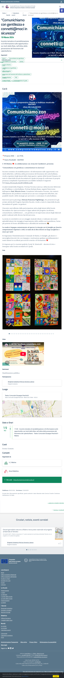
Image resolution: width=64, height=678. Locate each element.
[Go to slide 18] (40, 333)
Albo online (23, 642)
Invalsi (3, 583)
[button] (62, 10)
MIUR (2, 573)
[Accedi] (61, 1)
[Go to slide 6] (18, 333)
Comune (3, 585)
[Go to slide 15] (34, 333)
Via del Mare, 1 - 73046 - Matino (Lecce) (34, 653)
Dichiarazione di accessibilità (48, 642)
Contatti (4, 78)
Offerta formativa (6, 618)
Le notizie (3, 626)
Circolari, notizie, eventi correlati (11, 81)
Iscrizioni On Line (5, 581)
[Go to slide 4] (14, 333)
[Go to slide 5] (16, 333)
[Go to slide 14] (33, 333)
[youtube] (8, 648)
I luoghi (3, 593)
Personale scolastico (6, 608)
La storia (3, 603)
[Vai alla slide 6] (35, 549)
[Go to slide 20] (44, 333)
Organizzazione (5, 601)
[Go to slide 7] (20, 333)
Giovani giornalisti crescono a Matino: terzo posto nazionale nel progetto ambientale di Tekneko (27, 530)
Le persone (4, 595)
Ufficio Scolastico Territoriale (8, 577)
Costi (3, 75)
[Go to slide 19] (42, 333)
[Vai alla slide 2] (28, 549)
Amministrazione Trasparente (9, 642)
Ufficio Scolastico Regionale (8, 575)
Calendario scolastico (7, 635)
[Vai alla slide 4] (32, 549)
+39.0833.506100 (26, 655)
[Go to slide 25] (53, 333)
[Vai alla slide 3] (30, 549)
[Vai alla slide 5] (34, 549)
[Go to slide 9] (23, 333)
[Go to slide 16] (36, 333)
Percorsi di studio (5, 612)
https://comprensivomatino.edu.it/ (23, 480)
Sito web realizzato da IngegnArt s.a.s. (33, 672)
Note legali (4, 645)
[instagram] (11, 648)
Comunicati (4, 633)
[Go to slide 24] (51, 333)
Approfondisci (25, 676)
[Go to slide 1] (9, 333)
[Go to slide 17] (38, 333)
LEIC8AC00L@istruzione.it (40, 655)
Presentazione (5, 591)
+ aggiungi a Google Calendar (56, 503)
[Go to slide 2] (11, 333)
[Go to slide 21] (45, 333)
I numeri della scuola (6, 597)
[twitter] (13, 648)
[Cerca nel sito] (60, 7)
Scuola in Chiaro (5, 579)
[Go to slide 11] (27, 333)
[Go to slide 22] (47, 333)
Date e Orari (5, 72)
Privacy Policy (33, 642)
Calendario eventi (6, 630)
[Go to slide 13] (31, 333)
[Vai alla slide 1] (26, 549)
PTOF (2, 637)
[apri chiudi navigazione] (3, 7)
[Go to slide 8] (22, 333)
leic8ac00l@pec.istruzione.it (40, 657)
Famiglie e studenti (6, 610)
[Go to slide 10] (25, 333)
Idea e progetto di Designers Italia (53, 672)
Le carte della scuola (6, 599)
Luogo (4, 69)
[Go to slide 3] (12, 333)
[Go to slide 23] (49, 333)
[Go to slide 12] (29, 333)
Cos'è (3, 66)
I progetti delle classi (6, 620)
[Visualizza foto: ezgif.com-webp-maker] (32, 292)
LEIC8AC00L (38, 662)
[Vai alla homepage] (7, 7)
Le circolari (4, 628)
